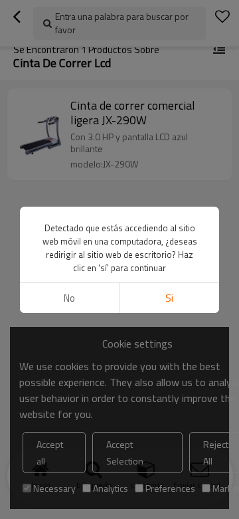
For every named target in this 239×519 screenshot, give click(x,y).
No (69, 298)
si (169, 298)
